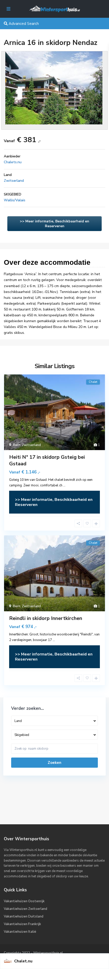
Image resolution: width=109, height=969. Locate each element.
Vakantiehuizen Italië (20, 931)
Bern (16, 445)
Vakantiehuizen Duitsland (23, 916)
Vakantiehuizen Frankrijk (22, 924)
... (64, 485)
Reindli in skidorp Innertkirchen (45, 618)
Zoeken (54, 762)
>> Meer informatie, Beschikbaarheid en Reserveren (54, 223)
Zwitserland (14, 180)
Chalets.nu (13, 162)
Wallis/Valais (14, 200)
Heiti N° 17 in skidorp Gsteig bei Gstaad (47, 460)
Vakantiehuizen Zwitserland (25, 909)
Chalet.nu (23, 961)
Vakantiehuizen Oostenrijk (24, 901)
